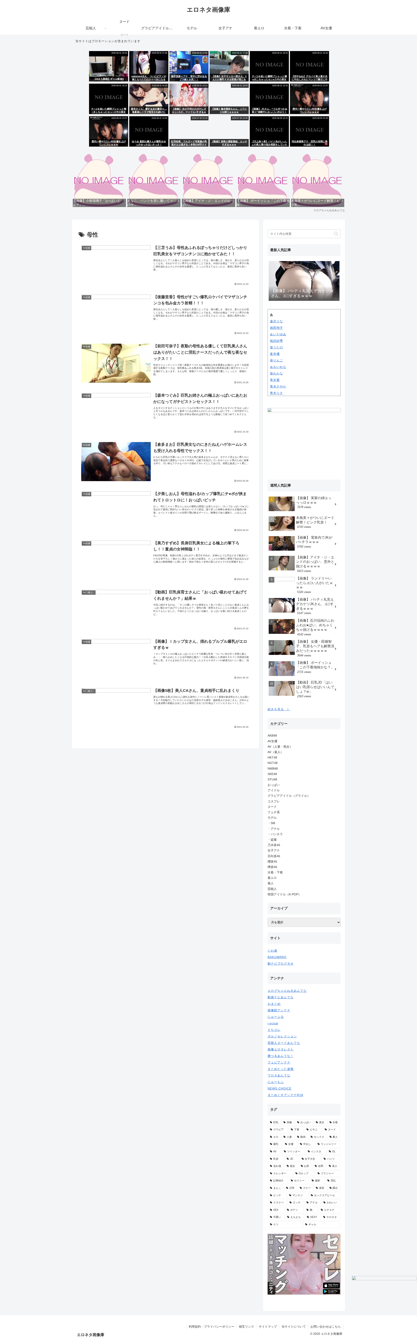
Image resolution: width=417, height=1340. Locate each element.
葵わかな (276, 373)
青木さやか (278, 386)
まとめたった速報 (281, 1069)
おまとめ (274, 1003)
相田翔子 (276, 328)
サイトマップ (268, 1326)
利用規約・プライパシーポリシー (211, 1326)
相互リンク (246, 1326)
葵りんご (276, 360)
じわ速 (272, 950)
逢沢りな (276, 321)
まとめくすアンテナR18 (285, 1095)
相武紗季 (276, 341)
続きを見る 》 (279, 709)
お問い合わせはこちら (325, 1326)
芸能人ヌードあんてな (284, 1043)
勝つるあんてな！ (281, 1056)
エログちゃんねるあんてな (287, 990)
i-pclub (273, 1023)
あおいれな (278, 367)
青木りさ (276, 393)
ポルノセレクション (282, 1036)
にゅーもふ (276, 1082)
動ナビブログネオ (281, 963)
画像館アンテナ (279, 1010)
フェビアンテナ (279, 1062)
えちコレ (274, 1030)
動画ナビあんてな (281, 997)
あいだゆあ (278, 334)
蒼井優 (275, 354)
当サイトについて (293, 1326)
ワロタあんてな (279, 1075)
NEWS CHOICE (279, 1088)
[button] (336, 233)
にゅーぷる (276, 1017)
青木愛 (275, 380)
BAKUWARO (277, 957)
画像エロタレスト (281, 1049)
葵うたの (276, 347)
